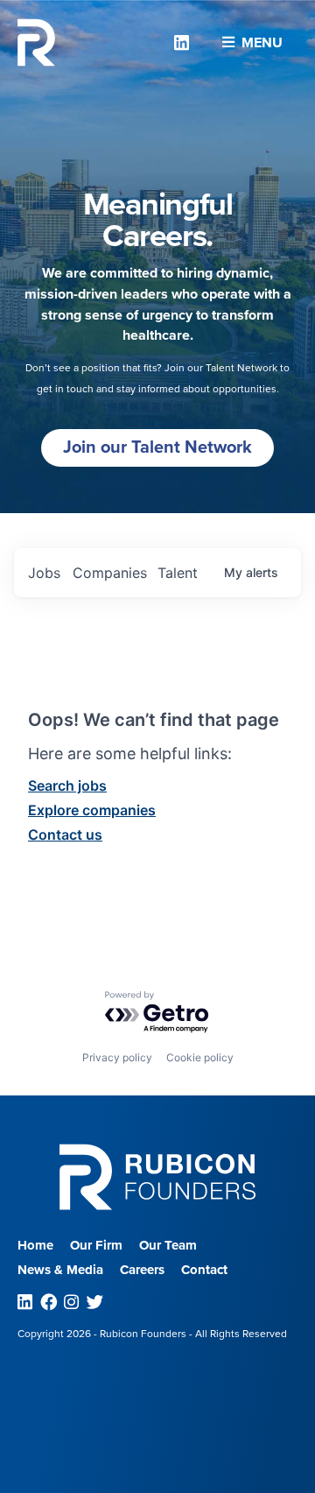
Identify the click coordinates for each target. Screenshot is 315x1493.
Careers (142, 1270)
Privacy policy (117, 1057)
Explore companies (92, 810)
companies (110, 572)
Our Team (168, 1245)
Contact (204, 1270)
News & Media (60, 1270)
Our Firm (96, 1245)
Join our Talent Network (157, 447)
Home (35, 1245)
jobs (44, 572)
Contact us (65, 834)
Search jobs (67, 785)
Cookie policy (200, 1057)
